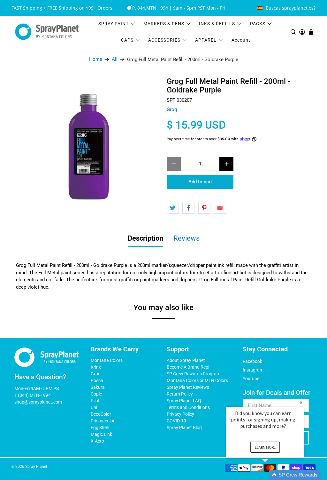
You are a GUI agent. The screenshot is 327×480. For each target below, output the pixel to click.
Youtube (251, 378)
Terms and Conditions (188, 407)
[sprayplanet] (47, 32)
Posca (97, 380)
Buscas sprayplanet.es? (291, 8)
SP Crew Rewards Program (193, 373)
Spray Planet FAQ (184, 400)
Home (95, 59)
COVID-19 (176, 420)
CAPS (127, 40)
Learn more (265, 447)
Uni (94, 407)
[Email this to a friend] (220, 208)
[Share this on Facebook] (188, 208)
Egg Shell (100, 427)
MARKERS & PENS (163, 23)
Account (241, 40)
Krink (96, 367)
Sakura (98, 387)
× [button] (301, 402)
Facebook (252, 361)
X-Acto (97, 441)
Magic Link (101, 434)
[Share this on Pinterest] (204, 208)
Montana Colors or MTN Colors (197, 380)
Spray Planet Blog (184, 427)
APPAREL (206, 40)
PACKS (257, 23)
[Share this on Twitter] (173, 208)
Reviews (186, 238)
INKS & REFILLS (217, 23)
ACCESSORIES (164, 40)
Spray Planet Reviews (188, 387)
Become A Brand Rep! (188, 367)
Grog (172, 109)
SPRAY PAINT (113, 23)
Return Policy (180, 393)
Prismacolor (103, 420)
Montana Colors (107, 360)
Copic (96, 393)
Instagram (253, 369)
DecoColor (101, 414)
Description (145, 238)
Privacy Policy (180, 414)
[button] (273, 475)
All (115, 59)
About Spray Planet (186, 360)
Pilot (95, 400)
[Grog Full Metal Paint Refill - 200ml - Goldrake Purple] (89, 148)
